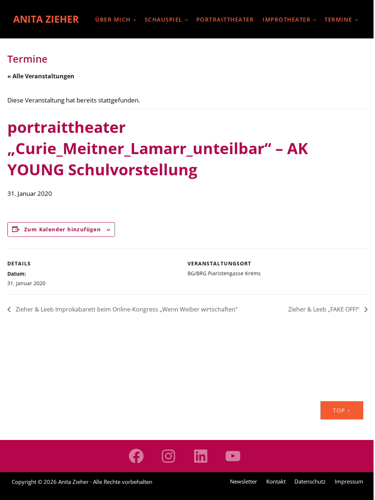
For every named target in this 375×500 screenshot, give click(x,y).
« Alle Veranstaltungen (40, 76)
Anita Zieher (46, 19)
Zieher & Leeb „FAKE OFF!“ (324, 309)
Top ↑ (342, 410)
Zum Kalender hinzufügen (62, 229)
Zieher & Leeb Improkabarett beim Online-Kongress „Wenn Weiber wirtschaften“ (126, 309)
